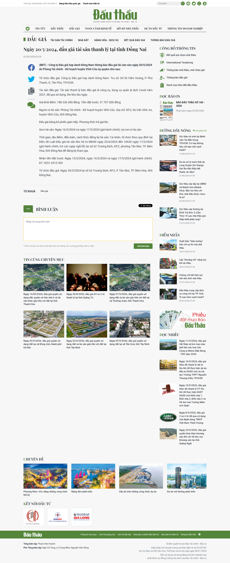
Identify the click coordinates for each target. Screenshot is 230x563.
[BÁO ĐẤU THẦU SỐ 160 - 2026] (167, 111)
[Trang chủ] (28, 29)
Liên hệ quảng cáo (107, 534)
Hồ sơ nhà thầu (128, 28)
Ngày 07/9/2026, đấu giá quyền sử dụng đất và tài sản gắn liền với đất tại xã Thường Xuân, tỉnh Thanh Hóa (129, 297)
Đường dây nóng (175, 130)
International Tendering (179, 62)
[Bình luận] (31, 102)
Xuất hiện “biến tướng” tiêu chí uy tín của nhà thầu (191, 244)
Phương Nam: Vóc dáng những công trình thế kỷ (45, 493)
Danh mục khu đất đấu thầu (181, 85)
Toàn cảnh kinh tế (98, 28)
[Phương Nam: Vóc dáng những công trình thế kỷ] (45, 476)
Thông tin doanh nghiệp (185, 28)
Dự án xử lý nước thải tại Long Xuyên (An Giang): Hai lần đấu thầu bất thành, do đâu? (192, 167)
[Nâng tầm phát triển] (93, 476)
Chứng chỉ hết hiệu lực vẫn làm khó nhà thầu (191, 277)
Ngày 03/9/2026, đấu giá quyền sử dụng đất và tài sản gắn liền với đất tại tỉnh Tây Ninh (86, 344)
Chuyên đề (33, 459)
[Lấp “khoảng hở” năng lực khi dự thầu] (168, 263)
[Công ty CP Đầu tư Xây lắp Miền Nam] (32, 517)
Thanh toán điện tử (91, 3)
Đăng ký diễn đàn (188, 534)
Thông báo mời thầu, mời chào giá (185, 70)
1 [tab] (194, 459)
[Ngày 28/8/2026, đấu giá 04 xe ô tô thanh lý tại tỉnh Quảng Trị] (86, 277)
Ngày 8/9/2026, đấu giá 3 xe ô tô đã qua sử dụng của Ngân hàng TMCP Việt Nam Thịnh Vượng (192, 417)
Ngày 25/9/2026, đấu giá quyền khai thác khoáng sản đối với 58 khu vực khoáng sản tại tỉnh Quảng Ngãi (192, 437)
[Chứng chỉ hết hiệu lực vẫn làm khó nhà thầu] (168, 278)
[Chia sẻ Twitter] (194, 3)
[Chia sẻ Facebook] (188, 3)
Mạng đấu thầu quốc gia (69, 3)
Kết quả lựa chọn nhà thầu (181, 55)
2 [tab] (197, 459)
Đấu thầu (57, 28)
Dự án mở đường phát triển (181, 491)
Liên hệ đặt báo (124, 534)
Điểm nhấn (170, 235)
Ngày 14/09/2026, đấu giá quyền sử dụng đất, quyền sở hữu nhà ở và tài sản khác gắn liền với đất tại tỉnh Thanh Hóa (42, 299)
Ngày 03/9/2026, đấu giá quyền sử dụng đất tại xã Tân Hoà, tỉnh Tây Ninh (129, 342)
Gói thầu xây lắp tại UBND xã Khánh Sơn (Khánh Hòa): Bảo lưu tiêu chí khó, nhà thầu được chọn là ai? (192, 190)
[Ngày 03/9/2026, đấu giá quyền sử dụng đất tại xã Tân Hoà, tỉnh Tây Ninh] (130, 324)
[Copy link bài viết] (31, 91)
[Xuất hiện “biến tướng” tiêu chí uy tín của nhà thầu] (168, 244)
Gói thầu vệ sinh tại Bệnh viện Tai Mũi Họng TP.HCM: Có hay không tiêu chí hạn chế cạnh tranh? (192, 143)
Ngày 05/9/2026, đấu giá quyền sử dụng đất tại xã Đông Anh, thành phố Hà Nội (42, 344)
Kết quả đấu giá (134, 40)
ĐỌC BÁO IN (170, 96)
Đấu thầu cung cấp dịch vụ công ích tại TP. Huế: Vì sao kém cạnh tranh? (191, 293)
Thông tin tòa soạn (88, 534)
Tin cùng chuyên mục (43, 259)
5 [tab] (205, 459)
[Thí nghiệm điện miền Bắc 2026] (58, 517)
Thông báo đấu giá (163, 40)
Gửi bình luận (143, 246)
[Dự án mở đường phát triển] (189, 476)
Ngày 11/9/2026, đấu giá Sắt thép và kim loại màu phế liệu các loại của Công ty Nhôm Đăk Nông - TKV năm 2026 (192, 347)
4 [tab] (202, 459)
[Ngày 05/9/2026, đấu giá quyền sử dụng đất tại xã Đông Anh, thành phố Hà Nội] (43, 324)
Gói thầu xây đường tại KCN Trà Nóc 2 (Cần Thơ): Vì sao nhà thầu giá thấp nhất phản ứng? (192, 214)
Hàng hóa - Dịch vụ (106, 40)
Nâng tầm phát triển (81, 491)
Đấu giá (74, 28)
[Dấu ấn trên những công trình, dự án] (141, 476)
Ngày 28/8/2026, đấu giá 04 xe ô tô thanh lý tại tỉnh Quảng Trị (85, 296)
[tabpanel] (45, 480)
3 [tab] (199, 459)
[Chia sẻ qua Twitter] (31, 79)
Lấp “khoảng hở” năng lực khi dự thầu (192, 261)
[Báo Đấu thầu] (32, 534)
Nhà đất (83, 40)
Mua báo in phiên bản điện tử (146, 534)
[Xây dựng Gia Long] (81, 517)
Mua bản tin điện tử (169, 534)
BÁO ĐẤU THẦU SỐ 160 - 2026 (190, 104)
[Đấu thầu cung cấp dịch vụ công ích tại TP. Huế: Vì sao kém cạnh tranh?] (168, 294)
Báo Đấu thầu (115, 16)
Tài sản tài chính (61, 40)
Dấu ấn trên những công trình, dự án (137, 491)
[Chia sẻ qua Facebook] (31, 67)
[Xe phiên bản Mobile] (199, 3)
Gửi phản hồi (201, 131)
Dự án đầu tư (153, 28)
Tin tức (40, 28)
